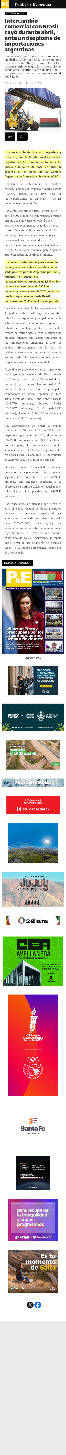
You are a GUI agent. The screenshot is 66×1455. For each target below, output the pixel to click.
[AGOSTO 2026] (33, 652)
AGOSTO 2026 (33, 658)
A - (22, 136)
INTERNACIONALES (15, 13)
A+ (10, 136)
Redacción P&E (35, 83)
